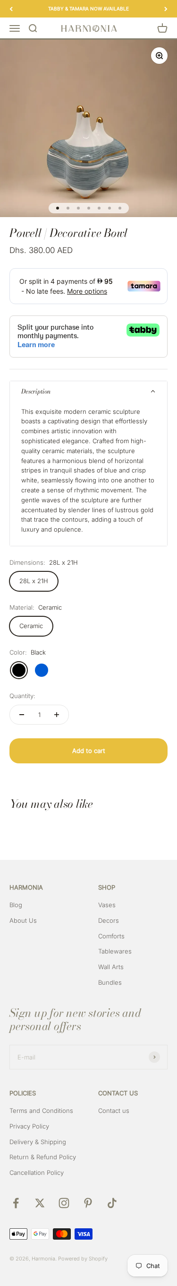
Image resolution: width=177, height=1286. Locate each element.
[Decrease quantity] (22, 714)
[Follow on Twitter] (40, 1203)
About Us (23, 920)
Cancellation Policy (36, 1172)
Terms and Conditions (41, 1110)
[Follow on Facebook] (15, 1203)
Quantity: (22, 696)
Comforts (111, 936)
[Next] (166, 9)
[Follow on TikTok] (112, 1203)
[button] (88, 391)
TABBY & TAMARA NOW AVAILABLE (88, 8)
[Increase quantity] (56, 714)
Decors (108, 920)
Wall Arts (111, 967)
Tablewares (115, 951)
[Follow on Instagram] (64, 1203)
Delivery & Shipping (37, 1142)
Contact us (113, 1110)
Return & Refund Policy (42, 1157)
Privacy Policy (29, 1126)
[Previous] (11, 9)
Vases (107, 905)
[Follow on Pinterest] (88, 1203)
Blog (15, 905)
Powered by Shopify (83, 1258)
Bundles (110, 982)
